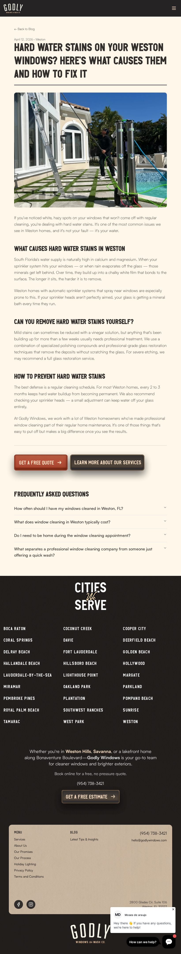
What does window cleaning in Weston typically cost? (62, 521)
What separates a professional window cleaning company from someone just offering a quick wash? (83, 551)
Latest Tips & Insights (84, 839)
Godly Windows (103, 757)
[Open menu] (174, 8)
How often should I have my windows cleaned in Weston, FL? (68, 508)
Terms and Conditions (29, 876)
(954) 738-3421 (90, 783)
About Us (20, 845)
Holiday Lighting (25, 864)
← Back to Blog (24, 29)
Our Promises (23, 851)
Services (19, 839)
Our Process (22, 858)
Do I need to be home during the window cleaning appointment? (72, 535)
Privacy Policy (23, 870)
